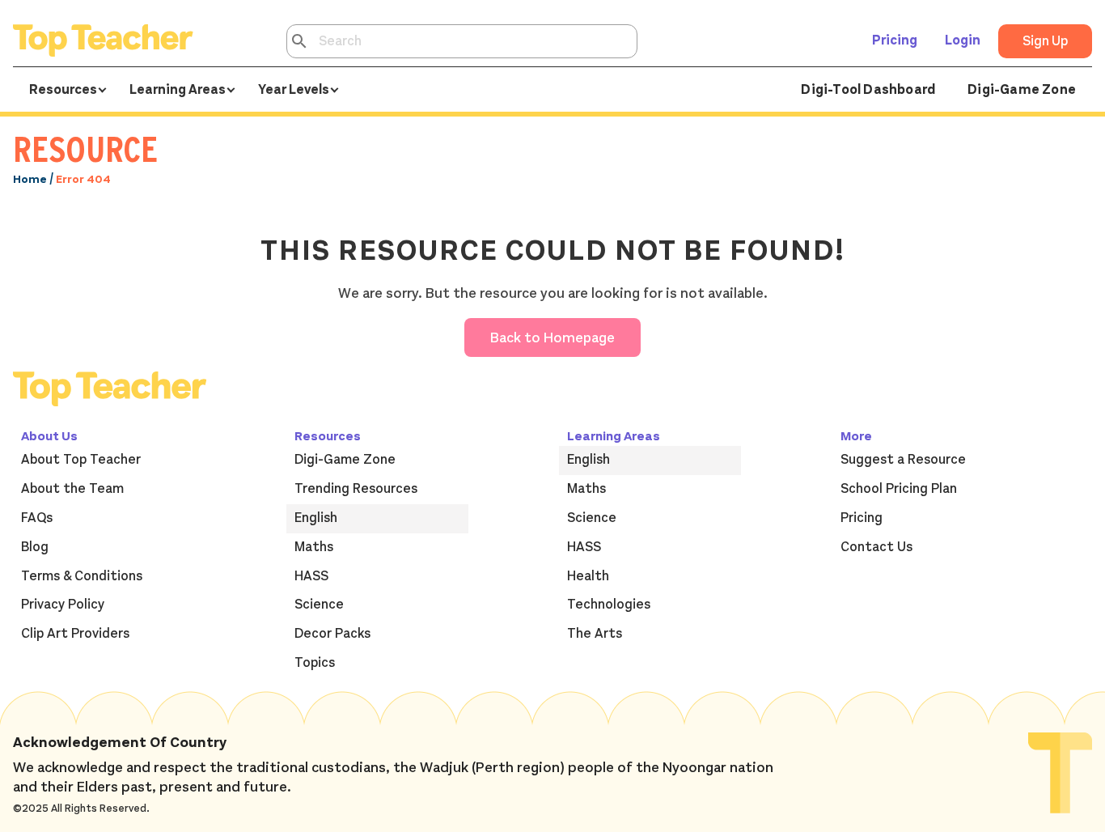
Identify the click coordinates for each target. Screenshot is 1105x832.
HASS (311, 576)
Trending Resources (355, 489)
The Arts (594, 634)
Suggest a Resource (903, 460)
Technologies (608, 604)
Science (319, 604)
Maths (313, 547)
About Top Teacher (81, 460)
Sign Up (1045, 41)
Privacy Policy (62, 604)
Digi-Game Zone (1021, 90)
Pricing (894, 40)
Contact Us (876, 547)
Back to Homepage (552, 337)
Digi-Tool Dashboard (868, 90)
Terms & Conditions (81, 576)
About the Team (72, 489)
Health (588, 576)
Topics (314, 663)
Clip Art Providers (75, 634)
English (315, 518)
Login (962, 40)
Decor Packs (332, 634)
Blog (35, 547)
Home (30, 179)
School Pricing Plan (898, 489)
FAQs (37, 518)
